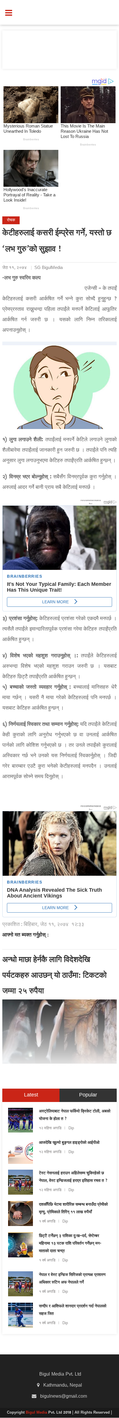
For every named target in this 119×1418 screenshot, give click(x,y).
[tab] (31, 1095)
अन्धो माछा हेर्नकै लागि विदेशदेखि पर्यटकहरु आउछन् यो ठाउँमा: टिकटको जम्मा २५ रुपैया (54, 976)
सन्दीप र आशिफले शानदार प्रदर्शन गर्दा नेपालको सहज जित (72, 1310)
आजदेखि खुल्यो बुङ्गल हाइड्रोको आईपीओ (69, 1142)
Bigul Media (37, 1413)
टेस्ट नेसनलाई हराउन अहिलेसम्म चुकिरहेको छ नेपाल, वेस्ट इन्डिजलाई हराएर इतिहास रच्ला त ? (73, 1177)
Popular (88, 1095)
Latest (31, 1095)
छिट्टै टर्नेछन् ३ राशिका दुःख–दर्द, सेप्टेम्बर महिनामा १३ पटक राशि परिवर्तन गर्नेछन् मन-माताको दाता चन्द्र (70, 1244)
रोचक (11, 220)
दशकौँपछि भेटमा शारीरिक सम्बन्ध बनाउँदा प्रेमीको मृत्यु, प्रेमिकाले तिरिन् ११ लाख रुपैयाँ (73, 1208)
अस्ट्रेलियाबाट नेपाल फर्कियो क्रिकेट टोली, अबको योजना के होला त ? (74, 1115)
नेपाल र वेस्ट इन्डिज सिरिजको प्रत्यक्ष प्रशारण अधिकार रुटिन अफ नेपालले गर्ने (72, 1279)
